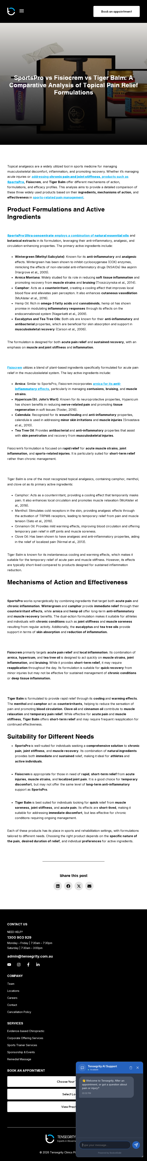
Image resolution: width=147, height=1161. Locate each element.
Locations (13, 990)
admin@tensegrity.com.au (30, 956)
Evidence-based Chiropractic (25, 1031)
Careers (12, 997)
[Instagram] (19, 964)
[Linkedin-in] (38, 964)
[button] (57, 886)
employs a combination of (68, 235)
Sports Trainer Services (22, 1045)
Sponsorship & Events (21, 1052)
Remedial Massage (19, 1059)
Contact (12, 1004)
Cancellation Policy (19, 1012)
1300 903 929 (19, 937)
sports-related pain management (58, 197)
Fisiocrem (14, 367)
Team (10, 983)
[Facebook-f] (28, 964)
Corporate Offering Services (25, 1038)
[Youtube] (9, 964)
